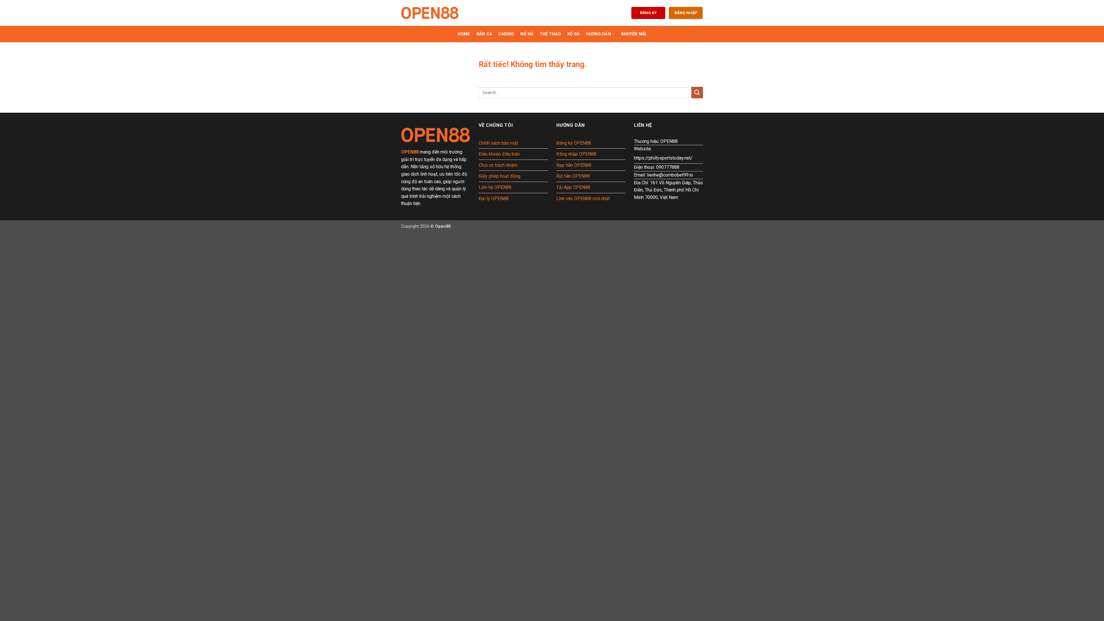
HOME (464, 34)
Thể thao (550, 34)
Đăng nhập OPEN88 (576, 154)
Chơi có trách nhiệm (498, 165)
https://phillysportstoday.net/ (663, 158)
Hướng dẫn (598, 34)
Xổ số (573, 34)
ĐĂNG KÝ (648, 12)
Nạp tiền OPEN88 (573, 165)
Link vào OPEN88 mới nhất (583, 198)
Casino (506, 34)
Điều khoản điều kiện (499, 154)
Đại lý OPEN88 (494, 198)
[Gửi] (697, 92)
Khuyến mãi (634, 34)
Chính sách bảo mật (498, 143)
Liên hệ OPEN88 (495, 187)
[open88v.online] (430, 13)
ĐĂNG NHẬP (685, 12)
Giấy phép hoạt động (499, 176)
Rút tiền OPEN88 (573, 176)
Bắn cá (484, 34)
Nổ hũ (526, 34)
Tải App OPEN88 (573, 187)
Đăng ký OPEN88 (573, 143)
